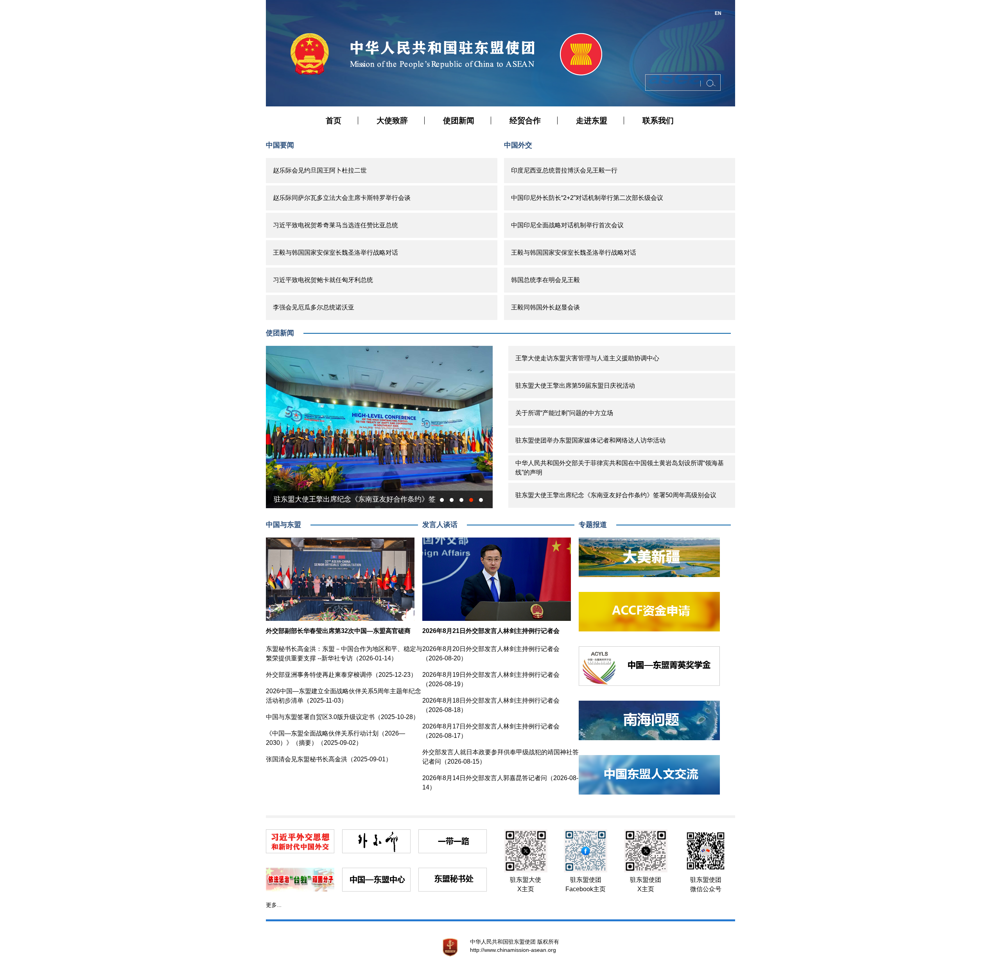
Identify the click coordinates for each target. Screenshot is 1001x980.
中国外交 (518, 145)
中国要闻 (280, 145)
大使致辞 (392, 120)
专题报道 (593, 525)
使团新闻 (458, 120)
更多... (274, 905)
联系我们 (658, 120)
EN (718, 13)
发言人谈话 (439, 525)
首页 (333, 120)
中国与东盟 (283, 525)
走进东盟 (591, 120)
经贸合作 (525, 120)
